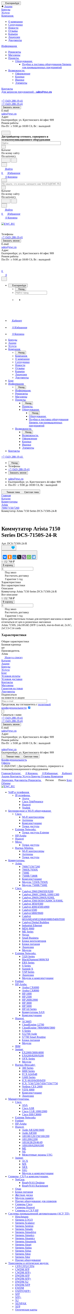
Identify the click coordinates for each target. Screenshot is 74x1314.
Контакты (7, 682)
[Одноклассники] (10, 557)
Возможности (16, 70)
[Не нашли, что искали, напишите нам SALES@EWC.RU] (14, 160)
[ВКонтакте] (5, 557)
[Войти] (2, 267)
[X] (19, 557)
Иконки (19, 79)
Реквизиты (14, 51)
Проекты (13, 58)
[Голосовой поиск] (5, 160)
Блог (4, 672)
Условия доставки (11, 679)
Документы (15, 40)
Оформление (22, 73)
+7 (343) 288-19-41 (12, 100)
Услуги (5, 669)
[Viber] (24, 557)
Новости (13, 27)
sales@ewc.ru (9, 113)
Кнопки (19, 76)
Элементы (21, 82)
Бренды (5, 666)
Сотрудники (15, 24)
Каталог (6, 660)
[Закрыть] (4, 279)
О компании (15, 21)
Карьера (13, 34)
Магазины (14, 55)
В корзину (8, 565)
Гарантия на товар (12, 688)
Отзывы (13, 30)
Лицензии (14, 37)
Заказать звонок (11, 107)
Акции (5, 663)
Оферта (5, 762)
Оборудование (24, 61)
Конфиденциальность (14, 759)
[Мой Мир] (14, 557)
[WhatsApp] (29, 557)
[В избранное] (8, 547)
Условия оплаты (10, 676)
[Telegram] (34, 557)
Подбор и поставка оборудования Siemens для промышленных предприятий (46, 66)
